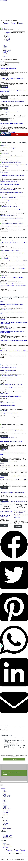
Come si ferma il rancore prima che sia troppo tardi (12, 209)
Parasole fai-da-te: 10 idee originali (8, 68)
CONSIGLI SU (8, 32)
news (16, 134)
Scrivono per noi (6, 836)
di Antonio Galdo (3, 725)
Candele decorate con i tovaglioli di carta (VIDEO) (11, 277)
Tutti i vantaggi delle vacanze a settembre (9, 111)
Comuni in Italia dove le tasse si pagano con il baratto (12, 492)
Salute (8, 39)
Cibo (8, 35)
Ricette (4, 52)
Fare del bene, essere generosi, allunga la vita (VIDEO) (12, 268)
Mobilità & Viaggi (7, 50)
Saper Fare (5, 56)
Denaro (8, 36)
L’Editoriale (5, 820)
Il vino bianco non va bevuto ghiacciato (5, 516)
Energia (9, 38)
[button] (14, 558)
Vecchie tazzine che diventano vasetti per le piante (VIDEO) (13, 260)
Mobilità (4, 824)
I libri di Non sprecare (7, 837)
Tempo (8, 40)
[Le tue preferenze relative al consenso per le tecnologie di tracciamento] (1, 645)
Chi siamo (5, 834)
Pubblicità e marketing (7, 845)
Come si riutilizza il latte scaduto (7, 405)
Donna (4, 48)
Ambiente (5, 46)
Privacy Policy (6, 847)
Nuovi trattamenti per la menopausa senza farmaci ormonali (14, 226)
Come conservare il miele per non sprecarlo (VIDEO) (12, 253)
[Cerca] (18, 29)
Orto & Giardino (6, 51)
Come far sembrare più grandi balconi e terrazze (11, 387)
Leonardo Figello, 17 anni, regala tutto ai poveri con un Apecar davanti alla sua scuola (15, 743)
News (4, 45)
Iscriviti (14, 759)
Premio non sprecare (5, 763)
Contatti (4, 843)
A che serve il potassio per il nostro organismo (10, 396)
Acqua (8, 33)
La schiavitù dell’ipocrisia (6, 378)
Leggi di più (4, 74)
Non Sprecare (3, 788)
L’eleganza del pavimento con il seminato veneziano (12, 101)
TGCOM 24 (21, 20)
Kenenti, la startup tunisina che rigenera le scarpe (11, 218)
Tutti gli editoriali (3, 729)
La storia (2, 427)
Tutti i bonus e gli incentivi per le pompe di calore (11, 123)
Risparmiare (5, 53)
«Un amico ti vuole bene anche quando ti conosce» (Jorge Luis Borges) (21, 516)
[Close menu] (1, 785)
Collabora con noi (6, 844)
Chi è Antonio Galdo (7, 835)
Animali (4, 47)
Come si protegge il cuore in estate (8, 370)
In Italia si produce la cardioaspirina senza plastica (11, 304)
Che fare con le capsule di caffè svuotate (9, 200)
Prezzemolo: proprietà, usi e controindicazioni (14, 747)
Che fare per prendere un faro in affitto (9, 413)
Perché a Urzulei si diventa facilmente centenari (11, 441)
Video (4, 827)
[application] (12, 32)
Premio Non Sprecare (7, 828)
